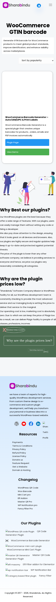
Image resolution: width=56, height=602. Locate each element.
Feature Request (20, 463)
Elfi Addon (23, 498)
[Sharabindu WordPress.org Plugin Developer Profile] (16, 425)
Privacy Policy (19, 449)
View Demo (12, 152)
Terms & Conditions (22, 445)
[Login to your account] (39, 6)
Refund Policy (19, 452)
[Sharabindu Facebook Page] (31, 425)
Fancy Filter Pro (25, 508)
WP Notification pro (27, 505)
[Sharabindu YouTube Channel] (24, 425)
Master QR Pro (25, 501)
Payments (17, 442)
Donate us (17, 459)
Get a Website (19, 466)
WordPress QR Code (28, 487)
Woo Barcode (25, 491)
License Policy (19, 456)
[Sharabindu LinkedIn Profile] (38, 425)
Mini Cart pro (24, 494)
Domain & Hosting (21, 470)
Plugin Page (13, 142)
